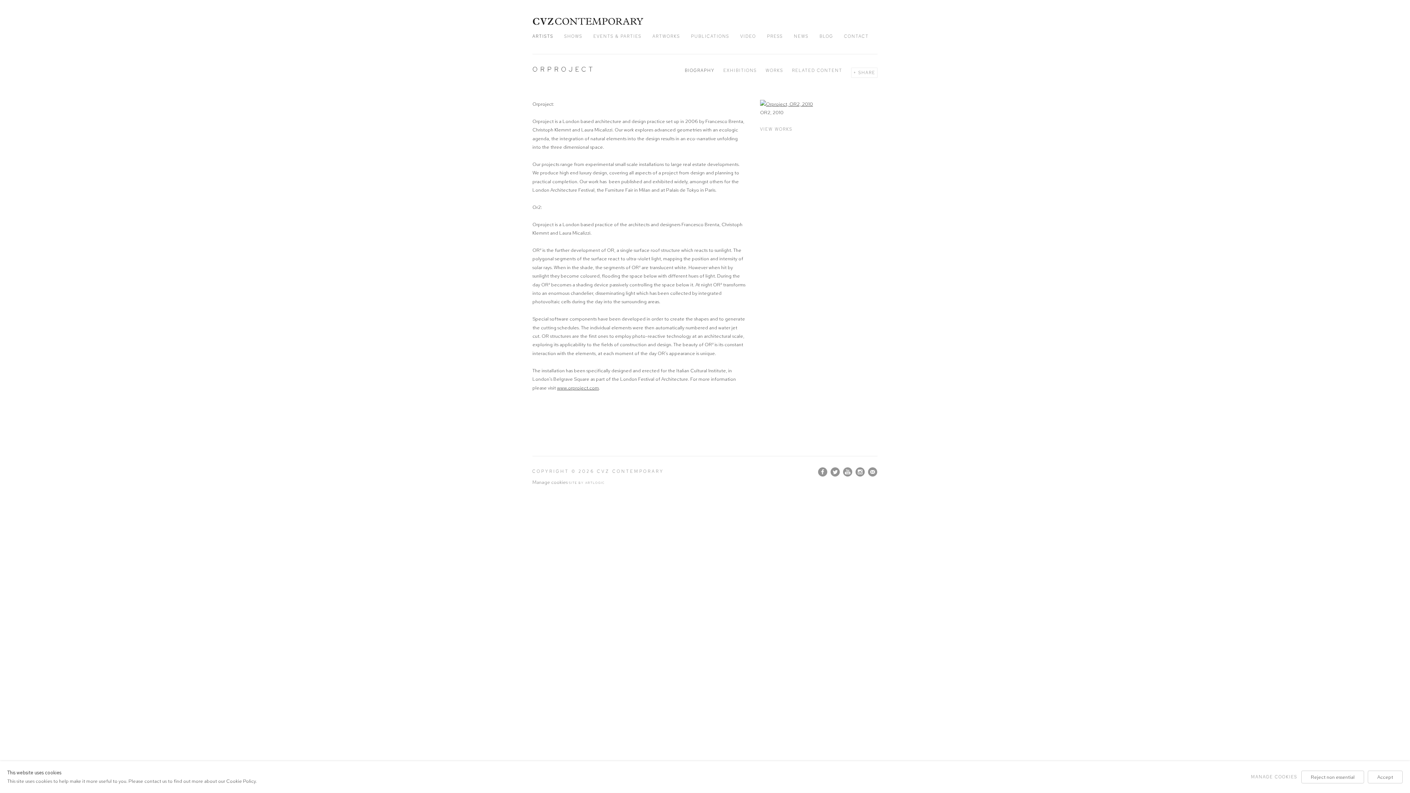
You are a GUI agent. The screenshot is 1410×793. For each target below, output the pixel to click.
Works (774, 70)
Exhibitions (740, 70)
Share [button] (866, 73)
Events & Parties (617, 36)
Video (748, 36)
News (801, 36)
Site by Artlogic (587, 483)
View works (776, 129)
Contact (856, 36)
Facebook (823, 472)
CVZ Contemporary (588, 21)
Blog (826, 36)
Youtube (848, 472)
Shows (573, 36)
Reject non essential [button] (1333, 777)
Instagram (860, 472)
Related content (817, 70)
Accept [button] (1385, 777)
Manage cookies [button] (550, 482)
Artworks (666, 36)
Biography (700, 70)
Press (775, 36)
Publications (710, 36)
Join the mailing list (873, 472)
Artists (542, 36)
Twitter (835, 472)
